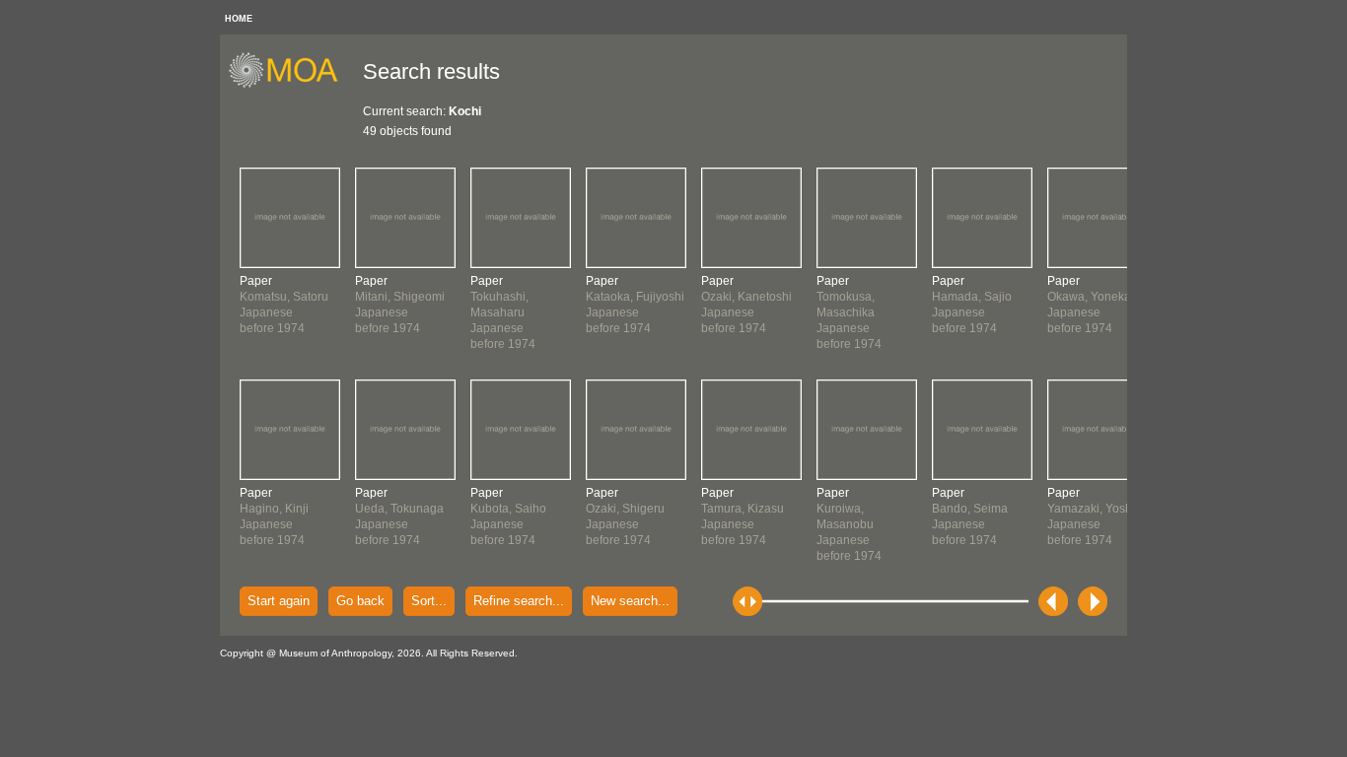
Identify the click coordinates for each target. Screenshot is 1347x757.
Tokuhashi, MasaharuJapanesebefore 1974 (502, 312)
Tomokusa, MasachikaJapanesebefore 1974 (849, 312)
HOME (238, 19)
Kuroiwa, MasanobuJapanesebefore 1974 (849, 524)
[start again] (290, 85)
